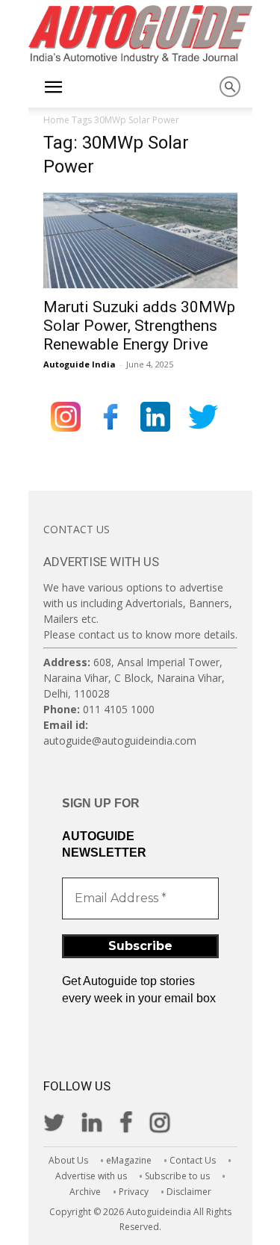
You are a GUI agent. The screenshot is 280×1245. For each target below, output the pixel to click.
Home (56, 120)
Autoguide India (79, 364)
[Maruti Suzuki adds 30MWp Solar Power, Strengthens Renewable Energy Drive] (140, 240)
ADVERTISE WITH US (101, 561)
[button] (54, 87)
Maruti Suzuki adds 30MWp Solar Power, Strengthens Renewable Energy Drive (139, 325)
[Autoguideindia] (140, 34)
